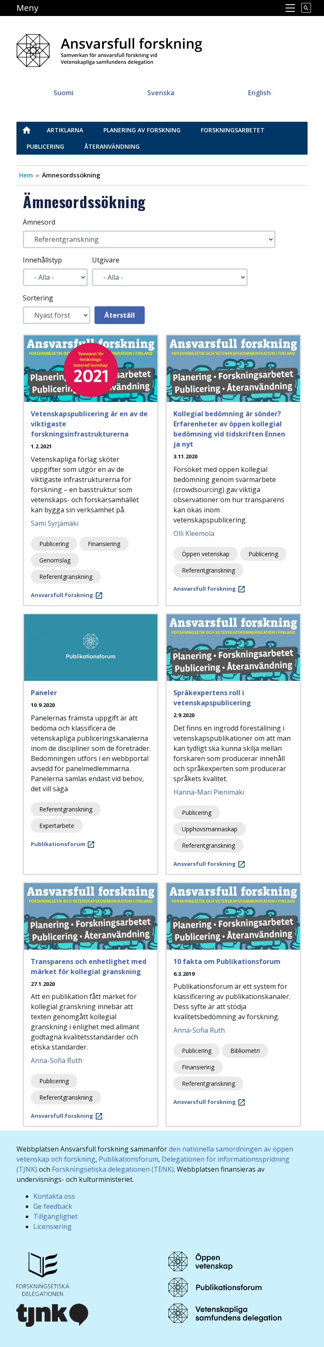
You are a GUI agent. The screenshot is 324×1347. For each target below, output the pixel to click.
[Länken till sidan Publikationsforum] (215, 1286)
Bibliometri (245, 1051)
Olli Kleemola (193, 533)
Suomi (63, 92)
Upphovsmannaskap (210, 829)
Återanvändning (112, 146)
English (259, 92)
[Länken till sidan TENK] (42, 1273)
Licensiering (52, 1226)
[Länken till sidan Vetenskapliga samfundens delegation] (224, 1313)
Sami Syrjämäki (54, 523)
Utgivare (105, 260)
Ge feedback (52, 1206)
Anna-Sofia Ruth (56, 1060)
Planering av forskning (142, 130)
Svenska (160, 92)
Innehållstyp (42, 260)
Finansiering (104, 544)
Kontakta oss (54, 1196)
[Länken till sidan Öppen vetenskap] (200, 1260)
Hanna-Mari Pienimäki (208, 792)
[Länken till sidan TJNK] (52, 1314)
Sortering (38, 298)
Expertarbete (56, 826)
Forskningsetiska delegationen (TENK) (113, 1169)
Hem (26, 175)
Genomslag (54, 560)
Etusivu (32, 130)
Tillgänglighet (55, 1216)
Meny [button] (27, 7)
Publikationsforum (128, 1159)
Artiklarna (65, 130)
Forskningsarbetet (233, 130)
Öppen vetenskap (206, 554)
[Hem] (112, 48)
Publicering (45, 146)
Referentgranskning (65, 577)
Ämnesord (39, 222)
